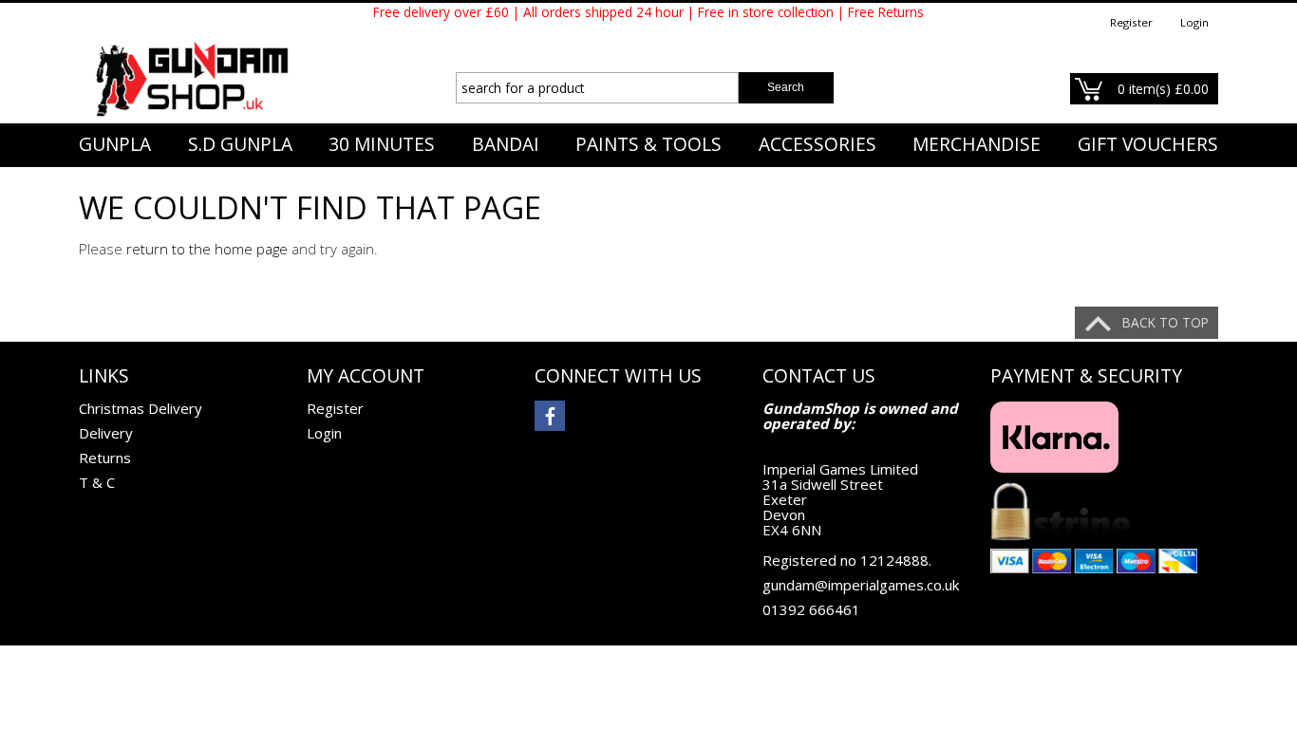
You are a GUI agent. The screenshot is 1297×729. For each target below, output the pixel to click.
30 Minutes (382, 144)
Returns (105, 457)
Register (1131, 22)
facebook (550, 416)
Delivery (106, 432)
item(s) (1163, 89)
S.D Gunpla (240, 144)
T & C (97, 482)
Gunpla (115, 144)
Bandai (505, 144)
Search (785, 87)
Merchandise (976, 144)
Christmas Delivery (140, 408)
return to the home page (207, 248)
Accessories (817, 144)
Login (1194, 22)
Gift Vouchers (1148, 144)
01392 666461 (811, 609)
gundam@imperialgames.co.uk (860, 584)
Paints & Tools (648, 144)
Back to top (1165, 322)
